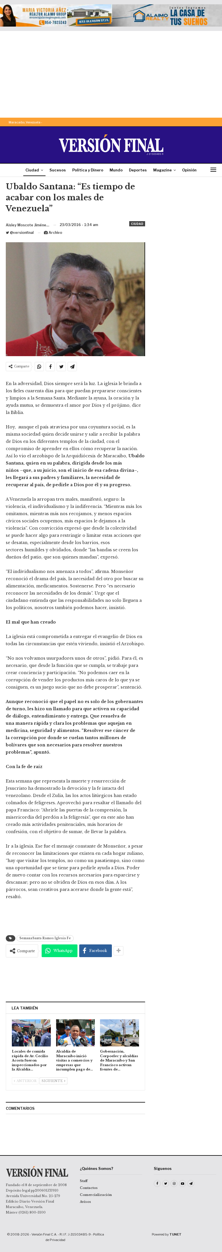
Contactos (89, 1188)
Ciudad (32, 170)
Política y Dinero (87, 170)
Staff (84, 1181)
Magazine (162, 170)
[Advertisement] (111, 74)
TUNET (175, 1234)
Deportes (138, 170)
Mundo (116, 170)
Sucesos (57, 170)
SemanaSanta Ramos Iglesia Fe (45, 938)
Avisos (85, 1202)
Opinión (189, 170)
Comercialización (96, 1195)
